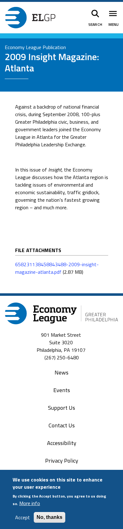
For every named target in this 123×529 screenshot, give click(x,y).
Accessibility (61, 443)
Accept (22, 517)
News (61, 372)
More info (29, 503)
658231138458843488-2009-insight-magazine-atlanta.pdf (57, 268)
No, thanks (49, 517)
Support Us (61, 407)
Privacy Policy (61, 460)
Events (61, 390)
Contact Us (62, 425)
